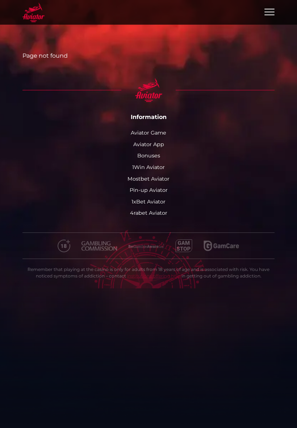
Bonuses (148, 155)
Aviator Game (148, 132)
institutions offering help (153, 276)
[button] (269, 12)
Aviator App (148, 144)
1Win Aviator (148, 167)
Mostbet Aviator (148, 179)
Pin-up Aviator (149, 190)
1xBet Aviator (148, 201)
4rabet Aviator (148, 213)
